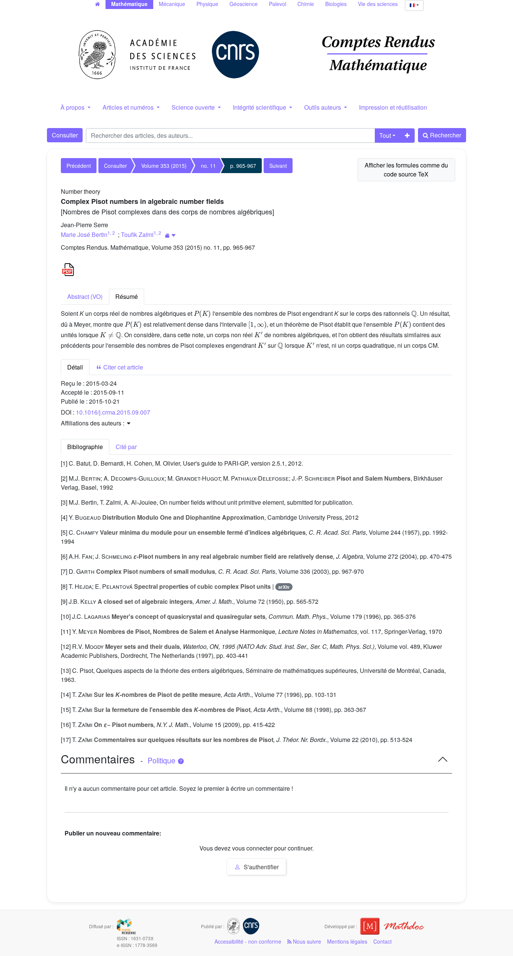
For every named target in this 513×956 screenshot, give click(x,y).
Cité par (126, 446)
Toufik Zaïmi (137, 234)
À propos (73, 107)
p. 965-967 (243, 165)
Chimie (305, 4)
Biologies (336, 4)
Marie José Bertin (84, 234)
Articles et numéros (129, 107)
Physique (207, 4)
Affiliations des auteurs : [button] (93, 423)
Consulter (65, 135)
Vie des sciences (378, 4)
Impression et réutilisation (393, 107)
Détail (75, 367)
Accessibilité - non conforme (247, 941)
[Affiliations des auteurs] (170, 235)
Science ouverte (194, 107)
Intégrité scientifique (260, 107)
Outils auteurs (323, 107)
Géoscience (243, 4)
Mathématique (129, 4)
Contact (382, 941)
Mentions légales (347, 941)
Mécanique (172, 4)
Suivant (278, 165)
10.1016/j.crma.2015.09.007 (113, 412)
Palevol (277, 4)
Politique (162, 760)
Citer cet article (122, 367)
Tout (385, 135)
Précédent (78, 165)
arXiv (284, 587)
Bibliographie (85, 446)
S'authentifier (260, 867)
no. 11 (208, 165)
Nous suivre (306, 941)
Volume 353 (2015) (164, 165)
